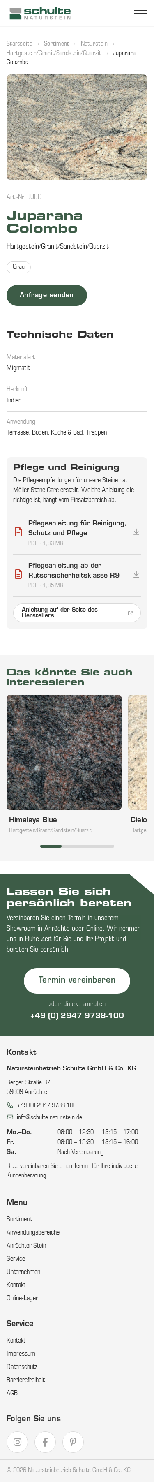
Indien (14, 401)
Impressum (21, 1354)
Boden (40, 433)
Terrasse (18, 433)
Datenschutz (22, 1367)
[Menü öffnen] (140, 13)
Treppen (96, 433)
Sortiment (56, 44)
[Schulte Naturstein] (40, 13)
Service (16, 1259)
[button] (77, 127)
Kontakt (16, 1285)
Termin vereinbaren (77, 981)
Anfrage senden (47, 295)
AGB (12, 1393)
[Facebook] (45, 1442)
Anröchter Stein (26, 1246)
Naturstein (94, 44)
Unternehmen (23, 1272)
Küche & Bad (67, 433)
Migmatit (18, 368)
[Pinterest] (73, 1442)
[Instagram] (17, 1442)
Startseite (19, 44)
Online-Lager (22, 1298)
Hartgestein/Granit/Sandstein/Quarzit (54, 54)
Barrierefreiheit (26, 1380)
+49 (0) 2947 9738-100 (77, 1016)
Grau (19, 267)
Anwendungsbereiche (33, 1233)
